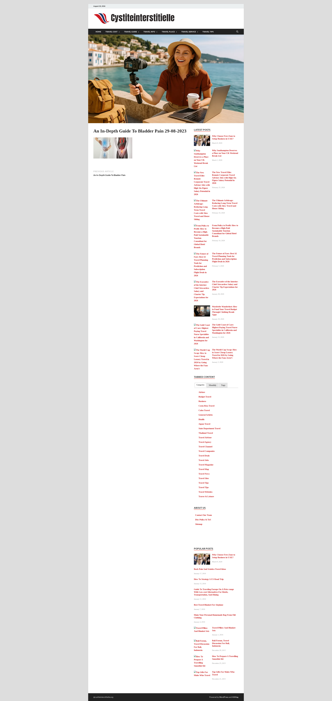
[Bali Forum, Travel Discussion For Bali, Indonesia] (202, 641)
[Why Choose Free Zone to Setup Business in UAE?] (202, 136)
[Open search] (237, 32)
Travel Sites (204, 478)
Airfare (202, 392)
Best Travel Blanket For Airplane (208, 605)
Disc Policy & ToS (203, 520)
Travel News (204, 474)
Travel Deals (204, 456)
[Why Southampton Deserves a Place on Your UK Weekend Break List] (202, 151)
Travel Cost (111, 32)
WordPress (223, 697)
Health (201, 419)
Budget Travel (205, 397)
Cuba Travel (204, 410)
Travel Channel (205, 446)
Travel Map (204, 469)
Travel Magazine (206, 465)
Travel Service (188, 32)
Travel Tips (208, 32)
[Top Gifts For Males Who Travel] (202, 672)
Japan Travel (204, 424)
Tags (223, 385)
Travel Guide (130, 32)
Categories (200, 385)
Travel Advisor (205, 437)
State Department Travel (209, 428)
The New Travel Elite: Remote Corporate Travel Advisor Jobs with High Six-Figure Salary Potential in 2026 (224, 177)
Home (98, 32)
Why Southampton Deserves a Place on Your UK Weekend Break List (225, 153)
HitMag (235, 697)
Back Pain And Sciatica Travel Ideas (210, 569)
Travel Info (149, 32)
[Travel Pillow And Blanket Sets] (202, 628)
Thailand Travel (206, 433)
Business (202, 401)
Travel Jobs (204, 460)
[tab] (200, 385)
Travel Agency (205, 442)
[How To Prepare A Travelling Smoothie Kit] (202, 657)
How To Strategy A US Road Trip (209, 579)
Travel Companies (207, 451)
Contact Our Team (203, 515)
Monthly (212, 385)
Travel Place (168, 32)
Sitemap (198, 524)
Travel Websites (205, 492)
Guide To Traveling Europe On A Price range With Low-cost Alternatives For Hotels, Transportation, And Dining (214, 592)
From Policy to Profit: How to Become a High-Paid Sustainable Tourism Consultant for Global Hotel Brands (225, 230)
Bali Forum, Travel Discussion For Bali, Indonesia (221, 643)
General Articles (206, 415)
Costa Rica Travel (206, 406)
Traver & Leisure (206, 496)
